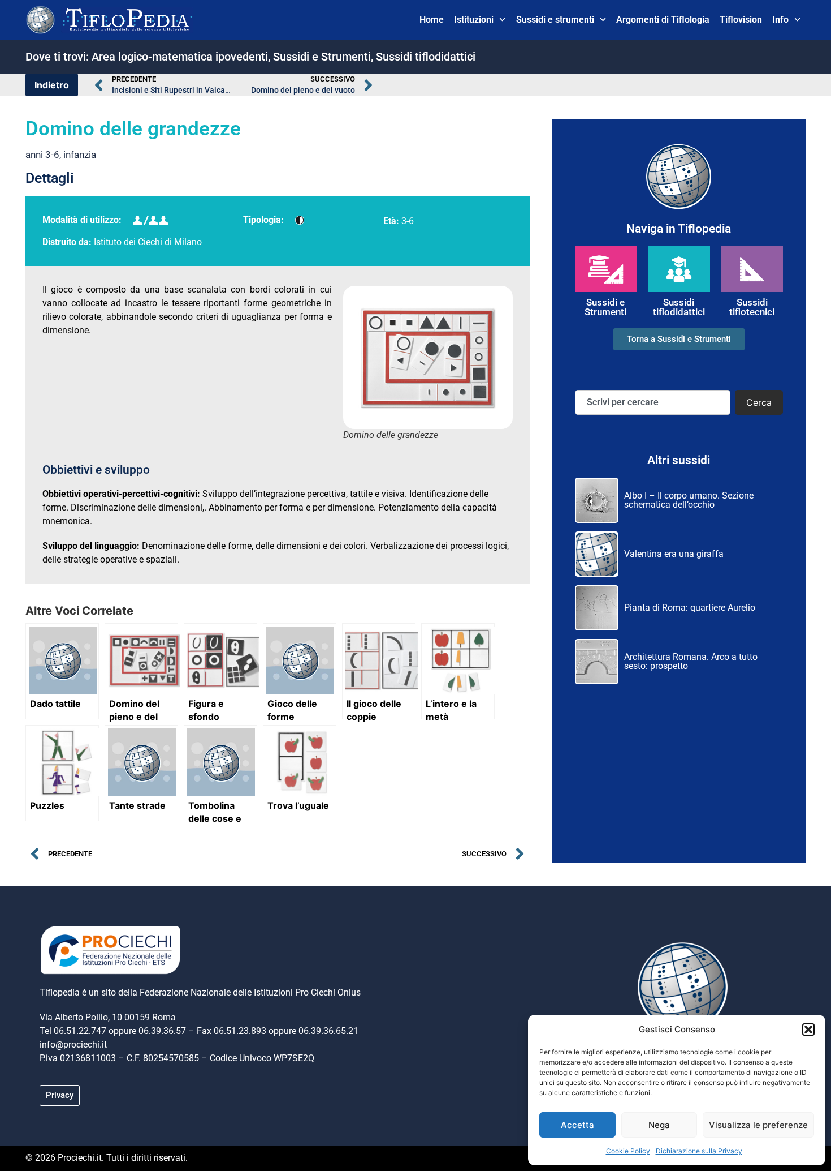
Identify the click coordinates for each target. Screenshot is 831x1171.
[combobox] (652, 402)
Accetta (577, 1124)
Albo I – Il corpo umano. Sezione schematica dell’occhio (689, 500)
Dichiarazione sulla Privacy (699, 1151)
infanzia (79, 154)
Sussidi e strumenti (555, 19)
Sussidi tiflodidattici (425, 56)
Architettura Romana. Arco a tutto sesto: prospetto (691, 661)
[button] (808, 1029)
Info (780, 19)
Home (431, 19)
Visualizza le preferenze (758, 1124)
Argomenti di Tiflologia (662, 19)
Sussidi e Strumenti (322, 56)
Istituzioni (474, 19)
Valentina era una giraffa (674, 553)
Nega (659, 1124)
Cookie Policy (628, 1151)
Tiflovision (741, 19)
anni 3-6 (42, 154)
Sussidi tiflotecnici (751, 307)
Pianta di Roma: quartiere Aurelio (689, 607)
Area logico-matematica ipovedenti (180, 56)
